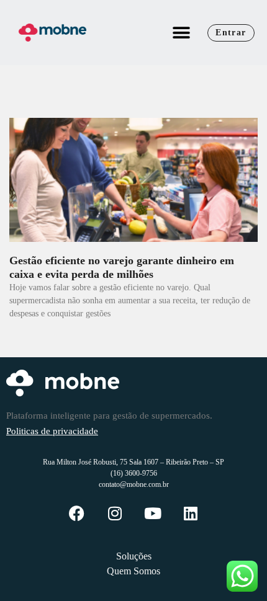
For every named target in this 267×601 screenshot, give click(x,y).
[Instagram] (114, 513)
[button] (181, 33)
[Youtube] (152, 513)
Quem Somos (133, 571)
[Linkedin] (190, 513)
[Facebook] (77, 513)
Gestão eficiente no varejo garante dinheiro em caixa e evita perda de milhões (121, 267)
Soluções (134, 556)
